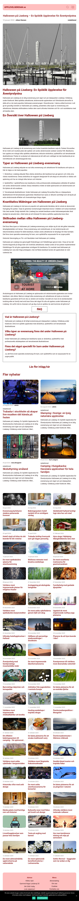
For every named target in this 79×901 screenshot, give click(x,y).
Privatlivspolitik (42, 898)
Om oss (54, 884)
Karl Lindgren (53, 460)
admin (16, 405)
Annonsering (54, 881)
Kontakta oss (54, 889)
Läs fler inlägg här (39, 366)
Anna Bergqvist (16, 463)
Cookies (54, 886)
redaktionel (72, 20)
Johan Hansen (21, 20)
